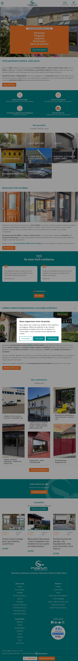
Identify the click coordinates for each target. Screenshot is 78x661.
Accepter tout (52, 339)
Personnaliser (25, 339)
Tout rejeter (39, 339)
